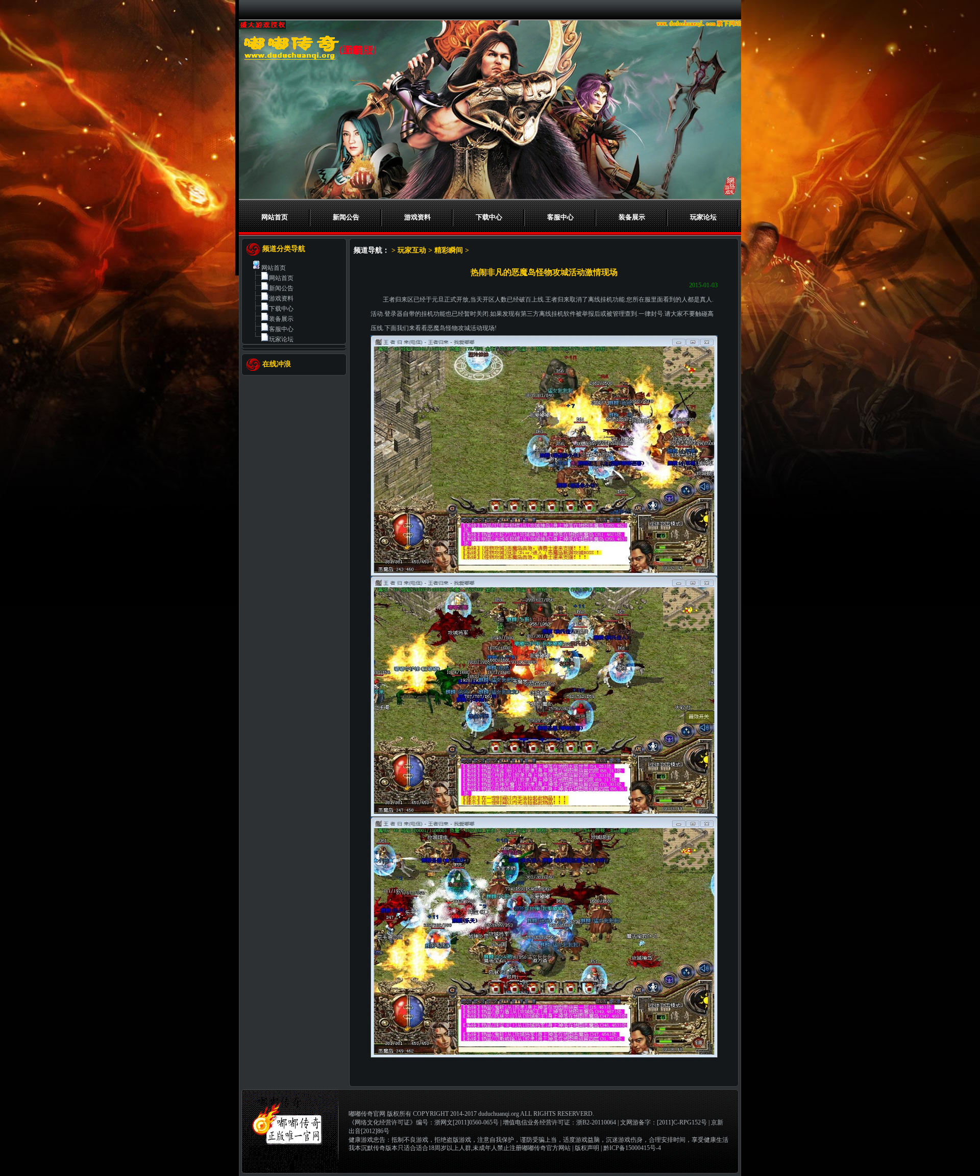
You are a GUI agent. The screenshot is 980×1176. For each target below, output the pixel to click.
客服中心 (560, 217)
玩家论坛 (703, 217)
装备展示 (632, 217)
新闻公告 (346, 217)
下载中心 (489, 217)
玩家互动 (412, 250)
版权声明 (587, 1148)
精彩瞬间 (448, 250)
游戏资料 (417, 217)
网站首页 (274, 217)
